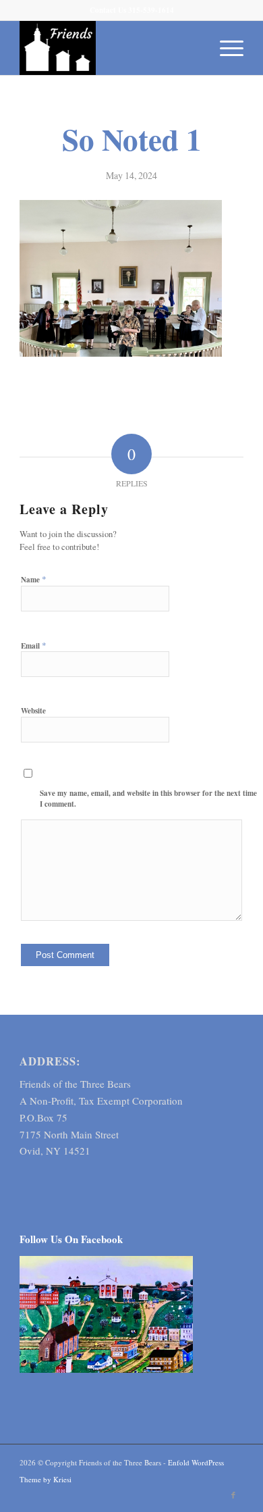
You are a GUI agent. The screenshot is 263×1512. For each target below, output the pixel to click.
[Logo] (109, 48)
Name (34, 579)
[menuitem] (224, 48)
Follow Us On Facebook (71, 1239)
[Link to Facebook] (233, 1495)
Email (34, 645)
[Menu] (224, 48)
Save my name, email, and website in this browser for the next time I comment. (148, 799)
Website (33, 710)
